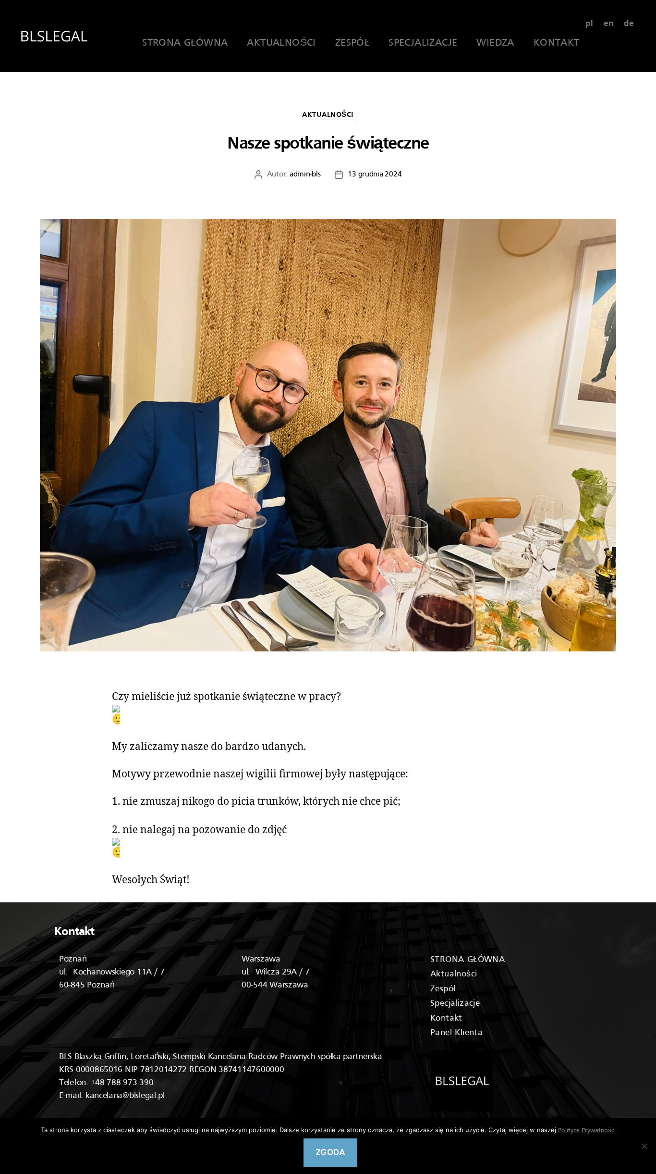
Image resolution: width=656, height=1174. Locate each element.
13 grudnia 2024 (374, 174)
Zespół (442, 989)
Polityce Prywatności (587, 1131)
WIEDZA (495, 43)
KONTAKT (557, 43)
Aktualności (328, 115)
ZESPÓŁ (352, 43)
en (608, 24)
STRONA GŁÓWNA (185, 43)
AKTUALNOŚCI (281, 43)
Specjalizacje (455, 1003)
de (628, 24)
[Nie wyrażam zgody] (644, 1146)
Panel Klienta (456, 1033)
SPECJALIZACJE (423, 43)
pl (589, 24)
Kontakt (446, 1018)
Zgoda (331, 1152)
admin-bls (305, 174)
